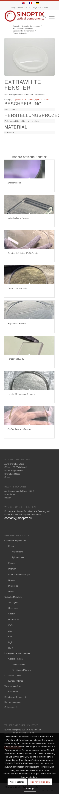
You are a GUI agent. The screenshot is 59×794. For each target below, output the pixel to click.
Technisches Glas (12, 686)
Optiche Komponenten (24, 99)
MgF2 (11, 642)
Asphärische (17, 551)
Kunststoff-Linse (15, 680)
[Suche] (43, 16)
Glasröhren (13, 691)
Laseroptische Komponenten (17, 653)
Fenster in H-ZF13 (16, 358)
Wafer (11, 591)
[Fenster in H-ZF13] (29, 345)
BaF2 (10, 647)
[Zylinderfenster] (29, 169)
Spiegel (11, 580)
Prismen (12, 568)
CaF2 (10, 636)
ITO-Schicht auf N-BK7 (18, 288)
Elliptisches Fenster (17, 323)
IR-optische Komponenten (16, 697)
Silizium (12, 613)
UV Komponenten (12, 702)
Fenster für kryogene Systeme (21, 393)
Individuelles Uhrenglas (18, 217)
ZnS (10, 630)
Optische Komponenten (15, 540)
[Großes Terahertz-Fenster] (29, 415)
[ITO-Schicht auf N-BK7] (29, 274)
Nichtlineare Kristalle (21, 670)
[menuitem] (43, 16)
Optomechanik (11, 707)
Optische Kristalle (16, 658)
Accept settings (17, 781)
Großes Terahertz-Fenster (19, 429)
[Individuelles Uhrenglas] (29, 204)
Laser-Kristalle (18, 664)
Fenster (11, 563)
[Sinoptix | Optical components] (24, 16)
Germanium (13, 619)
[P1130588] (29, 57)
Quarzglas (13, 607)
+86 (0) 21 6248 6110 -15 (20, 7)
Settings (30, 788)
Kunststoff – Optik (12, 675)
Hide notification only (40, 781)
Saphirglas (13, 602)
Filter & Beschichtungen (19, 574)
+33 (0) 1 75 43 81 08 (40, 7)
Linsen (11, 545)
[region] (29, 109)
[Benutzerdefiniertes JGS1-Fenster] (29, 239)
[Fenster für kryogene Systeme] (29, 380)
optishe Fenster (42, 99)
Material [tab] (15, 126)
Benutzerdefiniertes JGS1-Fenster (23, 253)
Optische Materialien (13, 596)
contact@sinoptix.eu (18, 518)
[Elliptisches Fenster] (29, 310)
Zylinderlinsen (18, 557)
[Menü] (50, 16)
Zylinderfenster (14, 182)
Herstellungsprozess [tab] (29, 115)
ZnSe (10, 625)
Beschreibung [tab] (23, 103)
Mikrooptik (13, 585)
